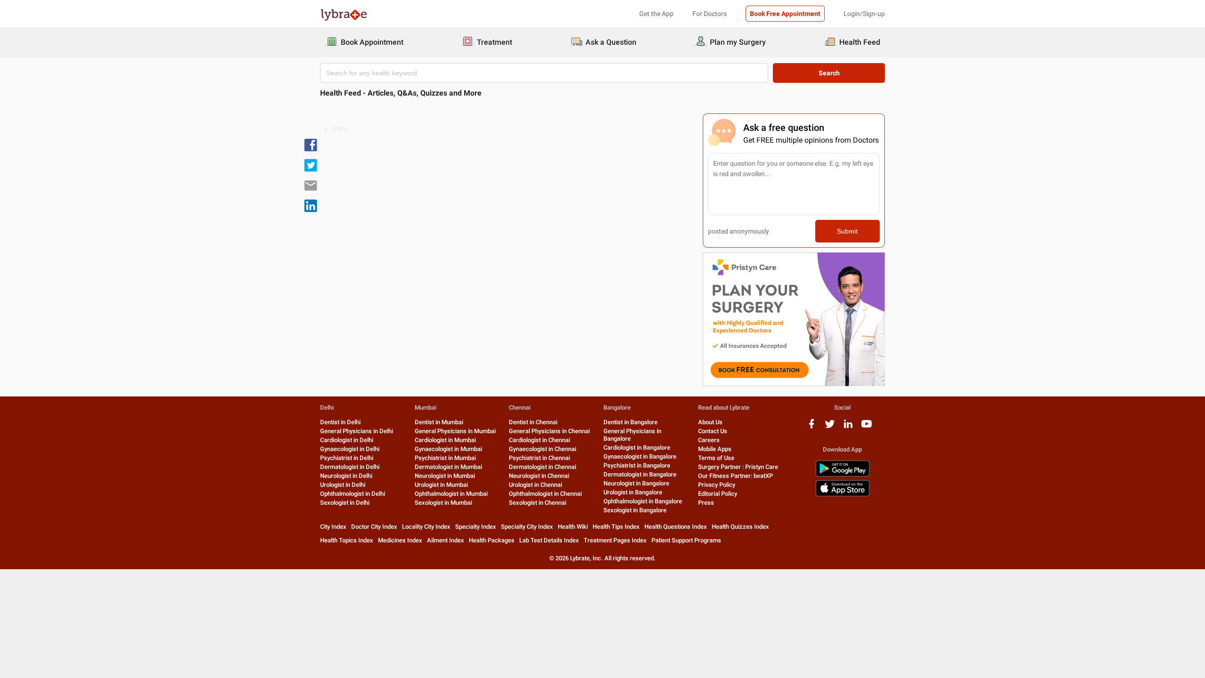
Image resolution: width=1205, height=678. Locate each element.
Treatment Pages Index (615, 540)
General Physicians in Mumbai (455, 431)
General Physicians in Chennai (549, 431)
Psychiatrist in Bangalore (636, 465)
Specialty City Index (527, 526)
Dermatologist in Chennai (542, 466)
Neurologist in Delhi (346, 475)
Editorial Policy (717, 493)
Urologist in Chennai (535, 484)
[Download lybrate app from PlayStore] (842, 474)
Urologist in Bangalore (632, 492)
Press (706, 502)
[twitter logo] (829, 427)
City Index (333, 526)
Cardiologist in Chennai (539, 440)
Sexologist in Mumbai (443, 502)
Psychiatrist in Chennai (539, 457)
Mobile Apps (714, 448)
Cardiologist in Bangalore (636, 447)
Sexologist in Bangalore (635, 510)
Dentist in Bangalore (630, 422)
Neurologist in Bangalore (636, 483)
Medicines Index (400, 540)
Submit (847, 231)
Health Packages (491, 540)
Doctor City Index (374, 526)
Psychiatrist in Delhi (346, 457)
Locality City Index (426, 526)
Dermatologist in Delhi (349, 466)
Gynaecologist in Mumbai (448, 448)
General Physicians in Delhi (356, 431)
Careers (709, 440)
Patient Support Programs (686, 540)
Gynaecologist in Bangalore (639, 456)
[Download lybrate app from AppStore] (842, 494)
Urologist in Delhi (342, 484)
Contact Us (712, 431)
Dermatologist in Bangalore (639, 474)
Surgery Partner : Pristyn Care (738, 466)
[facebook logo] (811, 427)
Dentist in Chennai (533, 422)
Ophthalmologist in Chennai (545, 493)
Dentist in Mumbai (439, 422)
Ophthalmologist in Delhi (352, 493)
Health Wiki (573, 526)
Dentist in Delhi (340, 422)
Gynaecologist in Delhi (349, 448)
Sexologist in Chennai (537, 502)
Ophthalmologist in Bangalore (642, 501)
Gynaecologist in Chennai (542, 448)
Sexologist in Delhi (345, 502)
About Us (710, 422)
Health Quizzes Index (740, 526)
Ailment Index (445, 540)
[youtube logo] (866, 427)
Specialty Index (475, 526)
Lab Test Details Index (549, 540)
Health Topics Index (346, 540)
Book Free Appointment (785, 13)
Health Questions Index (675, 526)
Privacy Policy (716, 484)
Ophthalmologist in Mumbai (451, 493)
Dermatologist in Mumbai (448, 466)
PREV (340, 129)
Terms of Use (716, 457)
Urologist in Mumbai (441, 484)
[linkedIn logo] (848, 427)
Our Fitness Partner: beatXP (735, 475)
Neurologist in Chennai (539, 475)
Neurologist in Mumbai (445, 475)
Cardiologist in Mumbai (445, 440)
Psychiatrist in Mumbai (445, 457)
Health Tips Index (616, 526)
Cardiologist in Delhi (346, 440)
